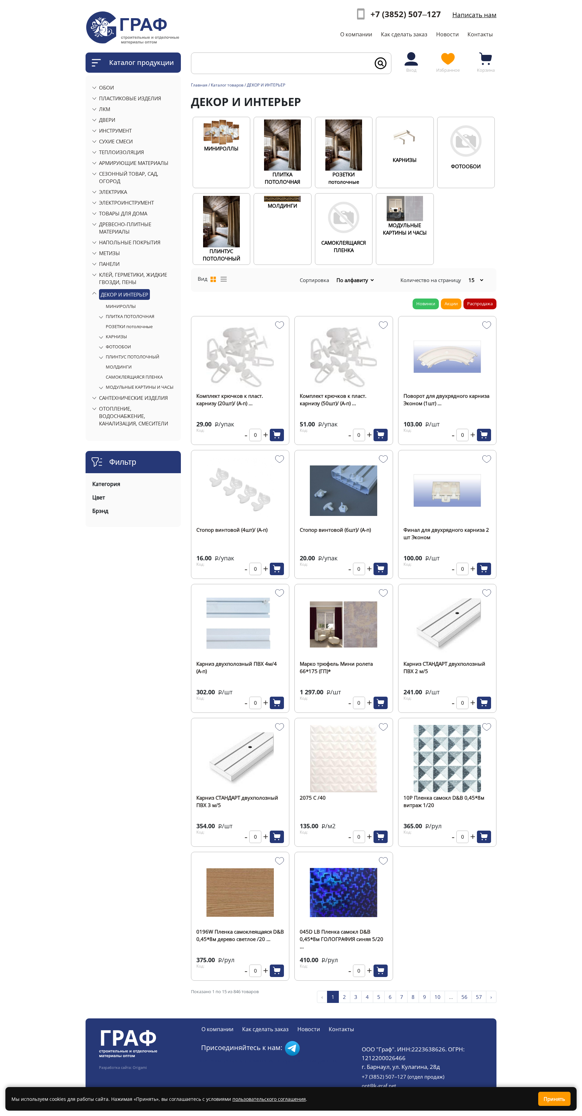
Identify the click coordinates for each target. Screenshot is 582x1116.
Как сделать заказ (404, 34)
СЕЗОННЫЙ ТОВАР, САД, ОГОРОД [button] (128, 177)
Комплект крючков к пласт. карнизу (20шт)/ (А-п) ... (229, 399)
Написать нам (474, 14)
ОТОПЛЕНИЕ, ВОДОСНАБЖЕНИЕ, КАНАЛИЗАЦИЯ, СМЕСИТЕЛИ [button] (133, 416)
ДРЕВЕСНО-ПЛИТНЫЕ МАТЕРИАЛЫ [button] (125, 228)
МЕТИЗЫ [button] (109, 253)
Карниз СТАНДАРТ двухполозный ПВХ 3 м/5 (237, 801)
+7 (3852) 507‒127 (405, 14)
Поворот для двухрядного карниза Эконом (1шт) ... (446, 399)
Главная (199, 85)
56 (464, 996)
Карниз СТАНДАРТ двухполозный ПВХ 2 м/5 (444, 667)
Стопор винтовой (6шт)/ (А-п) (335, 529)
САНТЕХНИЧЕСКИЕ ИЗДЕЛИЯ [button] (133, 397)
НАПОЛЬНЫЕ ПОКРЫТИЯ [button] (129, 242)
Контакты (480, 34)
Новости (447, 34)
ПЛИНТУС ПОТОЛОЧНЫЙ (132, 357)
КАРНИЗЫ (116, 337)
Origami (140, 1067)
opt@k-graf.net (379, 1085)
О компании (356, 34)
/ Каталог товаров (226, 85)
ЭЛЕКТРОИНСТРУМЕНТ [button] (126, 202)
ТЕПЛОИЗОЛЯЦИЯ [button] (121, 152)
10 (437, 996)
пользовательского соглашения (269, 1099)
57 (479, 996)
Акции (451, 304)
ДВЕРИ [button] (107, 119)
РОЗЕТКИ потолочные (129, 326)
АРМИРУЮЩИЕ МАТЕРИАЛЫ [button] (133, 163)
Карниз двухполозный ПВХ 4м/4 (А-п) (236, 667)
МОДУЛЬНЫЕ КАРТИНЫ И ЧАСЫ (139, 387)
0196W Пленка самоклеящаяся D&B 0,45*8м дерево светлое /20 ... (240, 935)
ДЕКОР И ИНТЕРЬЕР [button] (124, 294)
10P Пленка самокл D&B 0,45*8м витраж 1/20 (443, 801)
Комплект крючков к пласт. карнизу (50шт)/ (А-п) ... (333, 399)
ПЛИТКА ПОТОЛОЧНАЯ (130, 316)
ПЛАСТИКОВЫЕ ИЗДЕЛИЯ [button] (130, 98)
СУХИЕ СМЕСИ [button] (116, 141)
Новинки (425, 304)
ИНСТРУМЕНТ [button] (115, 130)
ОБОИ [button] (106, 87)
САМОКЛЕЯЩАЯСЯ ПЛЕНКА (134, 377)
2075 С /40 (313, 797)
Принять (554, 1098)
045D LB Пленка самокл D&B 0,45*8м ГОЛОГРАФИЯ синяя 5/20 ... (341, 935)
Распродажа (480, 304)
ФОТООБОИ (118, 347)
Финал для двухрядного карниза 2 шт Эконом (446, 533)
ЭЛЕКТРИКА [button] (113, 191)
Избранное (448, 70)
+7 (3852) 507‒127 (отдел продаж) (403, 1076)
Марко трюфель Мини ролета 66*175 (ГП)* (336, 667)
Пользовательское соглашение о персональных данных (267, 1060)
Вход (411, 70)
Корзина (486, 70)
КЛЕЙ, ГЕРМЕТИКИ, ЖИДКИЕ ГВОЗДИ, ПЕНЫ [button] (133, 278)
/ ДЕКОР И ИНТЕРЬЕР (265, 85)
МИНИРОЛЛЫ (121, 306)
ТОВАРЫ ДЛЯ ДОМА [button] (123, 213)
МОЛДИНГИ (119, 367)
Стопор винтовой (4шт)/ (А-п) (231, 529)
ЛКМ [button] (104, 109)
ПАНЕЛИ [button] (109, 263)
